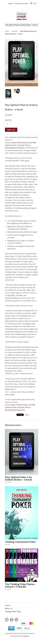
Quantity (8, 120)
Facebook (11, 619)
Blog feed (16, 619)
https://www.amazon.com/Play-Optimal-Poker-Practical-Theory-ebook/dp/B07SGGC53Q (21, 145)
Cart (34, 3)
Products (15, 31)
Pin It (27, 415)
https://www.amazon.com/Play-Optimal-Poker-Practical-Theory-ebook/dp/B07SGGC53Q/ (20, 407)
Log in (10, 3)
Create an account (21, 3)
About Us (8, 608)
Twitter (7, 619)
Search (7, 605)
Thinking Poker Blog (13, 611)
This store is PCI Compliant (20, 636)
